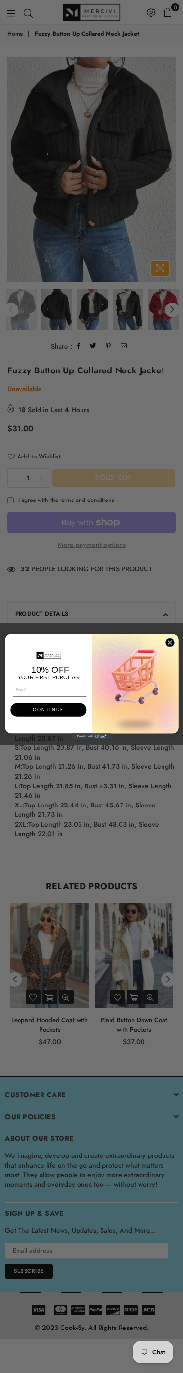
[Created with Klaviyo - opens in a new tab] (91, 736)
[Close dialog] (169, 642)
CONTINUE (48, 709)
